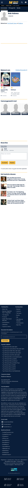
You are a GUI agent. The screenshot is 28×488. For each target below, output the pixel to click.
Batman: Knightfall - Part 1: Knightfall (7, 312)
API (22, 464)
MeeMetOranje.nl (6, 454)
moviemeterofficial (8, 422)
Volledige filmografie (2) (21, 70)
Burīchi (18, 315)
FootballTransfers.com (7, 432)
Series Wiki (19, 461)
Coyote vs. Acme (6, 326)
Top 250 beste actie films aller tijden (11, 354)
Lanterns (18, 311)
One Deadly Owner (12, 23)
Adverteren (23, 459)
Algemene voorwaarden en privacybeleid (14, 463)
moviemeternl (7, 424)
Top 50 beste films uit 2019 (9, 369)
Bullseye (21, 23)
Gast (5, 149)
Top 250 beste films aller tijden (9, 346)
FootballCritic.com (6, 434)
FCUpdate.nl (5, 436)
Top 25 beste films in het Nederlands (11, 371)
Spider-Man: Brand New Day (7, 319)
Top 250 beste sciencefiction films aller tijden (13, 348)
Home (2, 5)
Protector (4, 316)
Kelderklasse (5, 450)
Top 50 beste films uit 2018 (9, 367)
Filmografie (12, 8)
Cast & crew (8, 5)
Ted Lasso (18, 313)
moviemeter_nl (7, 426)
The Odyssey (5, 314)
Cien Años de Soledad (19, 320)
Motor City (4, 309)
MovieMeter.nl (5, 440)
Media (18, 8)
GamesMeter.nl (6, 446)
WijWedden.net (6, 448)
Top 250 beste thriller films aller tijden (11, 350)
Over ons (17, 459)
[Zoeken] (22, 2)
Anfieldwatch (5, 452)
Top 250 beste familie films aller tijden (11, 352)
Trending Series (19, 307)
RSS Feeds (17, 464)
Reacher (18, 309)
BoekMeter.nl (5, 444)
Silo (17, 317)
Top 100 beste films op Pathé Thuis (11, 363)
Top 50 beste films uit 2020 (9, 365)
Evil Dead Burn (5, 322)
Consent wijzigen (9, 464)
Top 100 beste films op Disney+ (10, 361)
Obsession (4, 324)
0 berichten (4, 146)
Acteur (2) (11, 16)
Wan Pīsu (18, 325)
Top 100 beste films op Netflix (9, 359)
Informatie (4, 8)
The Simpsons (19, 323)
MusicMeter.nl (5, 442)
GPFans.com (5, 438)
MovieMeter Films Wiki (10, 461)
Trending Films (4, 307)
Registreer (3, 459)
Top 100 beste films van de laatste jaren (12, 356)
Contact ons (10, 459)
